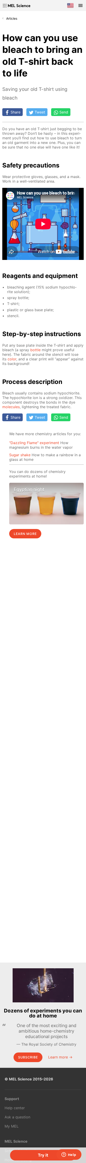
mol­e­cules (11, 407)
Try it (43, 1155)
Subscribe (28, 1057)
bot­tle (35, 350)
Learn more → (60, 1057)
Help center (15, 1108)
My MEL (12, 1126)
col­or (12, 359)
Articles (11, 18)
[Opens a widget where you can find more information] (68, 1155)
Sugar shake (20, 455)
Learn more (25, 534)
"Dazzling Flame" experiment (34, 442)
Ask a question (17, 1117)
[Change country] (70, 5)
